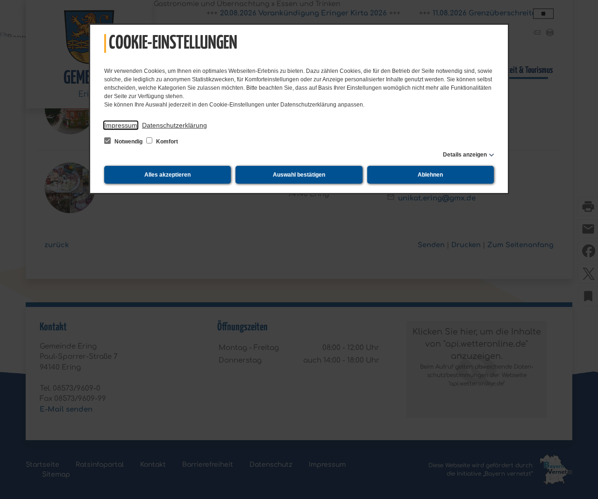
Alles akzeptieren (167, 174)
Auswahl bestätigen (299, 174)
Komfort (166, 141)
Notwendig (128, 141)
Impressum (120, 125)
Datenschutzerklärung (174, 125)
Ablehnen (430, 174)
